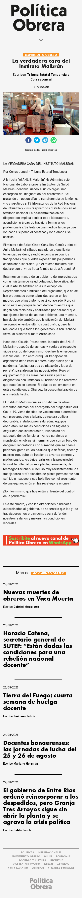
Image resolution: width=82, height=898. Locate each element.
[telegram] (45, 140)
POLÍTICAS (27, 852)
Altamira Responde (61, 868)
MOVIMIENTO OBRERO (41, 55)
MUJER (48, 856)
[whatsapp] (53, 140)
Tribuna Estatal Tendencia (47, 75)
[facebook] (28, 140)
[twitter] (37, 140)
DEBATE (48, 864)
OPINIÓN (38, 868)
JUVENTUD (56, 860)
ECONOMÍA (63, 856)
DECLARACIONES (18, 868)
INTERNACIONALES (49, 852)
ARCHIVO (63, 864)
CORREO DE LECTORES (26, 864)
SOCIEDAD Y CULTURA (32, 860)
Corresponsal (41, 79)
